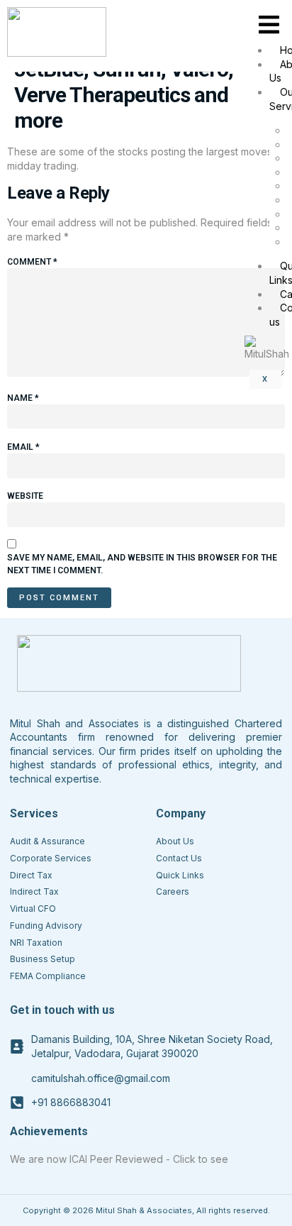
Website (25, 496)
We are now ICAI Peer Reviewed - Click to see (119, 1159)
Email (23, 447)
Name (23, 398)
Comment (32, 262)
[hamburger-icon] (269, 25)
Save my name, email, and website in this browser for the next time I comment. (142, 564)
